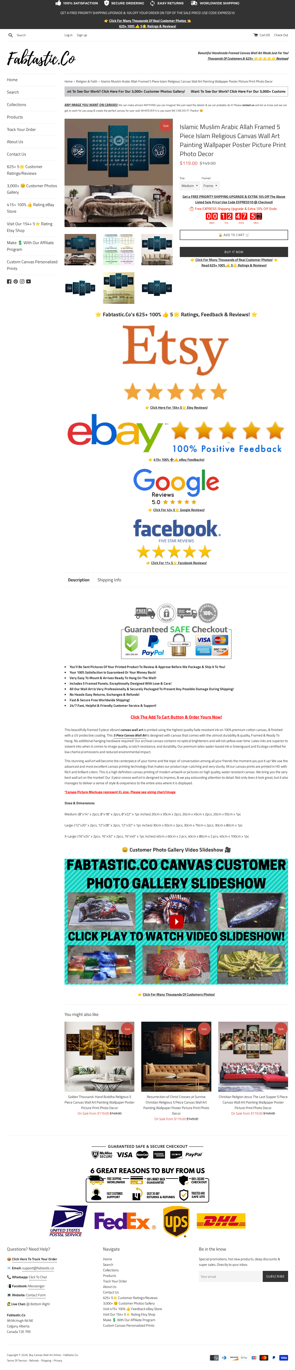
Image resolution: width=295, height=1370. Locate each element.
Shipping (46, 1360)
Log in (69, 35)
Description (79, 579)
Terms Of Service (17, 1360)
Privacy (58, 1360)
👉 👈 (234, 259)
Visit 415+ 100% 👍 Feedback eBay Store (132, 1308)
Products (15, 117)
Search (13, 92)
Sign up (82, 35)
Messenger (36, 1286)
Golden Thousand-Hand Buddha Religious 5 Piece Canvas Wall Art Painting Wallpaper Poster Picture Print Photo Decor (99, 1102)
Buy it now (233, 251)
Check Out (281, 35)
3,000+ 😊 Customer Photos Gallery (32, 189)
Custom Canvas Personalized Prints (32, 265)
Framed (206, 178)
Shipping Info (109, 579)
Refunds (34, 1360)
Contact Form (36, 1295)
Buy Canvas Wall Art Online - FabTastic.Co (53, 1355)
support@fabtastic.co (38, 1268)
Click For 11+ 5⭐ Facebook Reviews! (179, 562)
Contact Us (16, 154)
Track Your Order (21, 129)
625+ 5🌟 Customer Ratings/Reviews (24, 169)
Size (182, 178)
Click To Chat (38, 1277)
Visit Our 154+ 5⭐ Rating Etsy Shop (29, 227)
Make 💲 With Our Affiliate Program (30, 246)
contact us (248, 105)
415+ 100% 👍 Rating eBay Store (30, 207)
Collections (16, 104)
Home (12, 80)
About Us (15, 142)
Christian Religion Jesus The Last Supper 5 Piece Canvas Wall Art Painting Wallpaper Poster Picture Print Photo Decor (253, 1102)
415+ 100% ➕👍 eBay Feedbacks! (178, 459)
